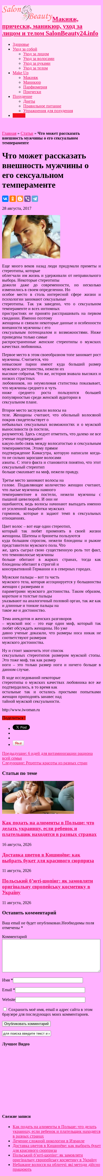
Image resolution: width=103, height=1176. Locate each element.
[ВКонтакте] (5, 199)
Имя (6, 980)
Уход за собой (25, 49)
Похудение (22, 96)
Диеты (29, 101)
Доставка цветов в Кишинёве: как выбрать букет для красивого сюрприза (48, 857)
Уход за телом (35, 68)
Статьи (19, 115)
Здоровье (21, 44)
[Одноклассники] (13, 199)
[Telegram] (35, 199)
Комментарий (14, 936)
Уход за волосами (38, 58)
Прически (32, 91)
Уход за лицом (36, 54)
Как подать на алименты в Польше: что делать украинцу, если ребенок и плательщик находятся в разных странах (49, 828)
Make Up (21, 73)
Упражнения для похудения (48, 110)
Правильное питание (42, 106)
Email (7, 990)
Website (8, 999)
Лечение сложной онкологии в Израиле (49, 1141)
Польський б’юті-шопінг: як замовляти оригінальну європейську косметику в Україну (47, 886)
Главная (9, 133)
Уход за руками (36, 63)
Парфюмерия (35, 87)
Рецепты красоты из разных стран (44, 763)
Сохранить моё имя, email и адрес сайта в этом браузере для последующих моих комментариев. (47, 1011)
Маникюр (32, 82)
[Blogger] (20, 199)
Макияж (30, 77)
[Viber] (27, 199)
